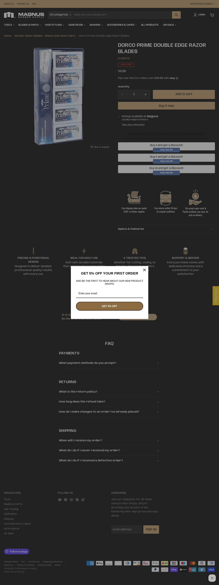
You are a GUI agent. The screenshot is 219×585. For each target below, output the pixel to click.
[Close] (144, 270)
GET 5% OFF (109, 306)
